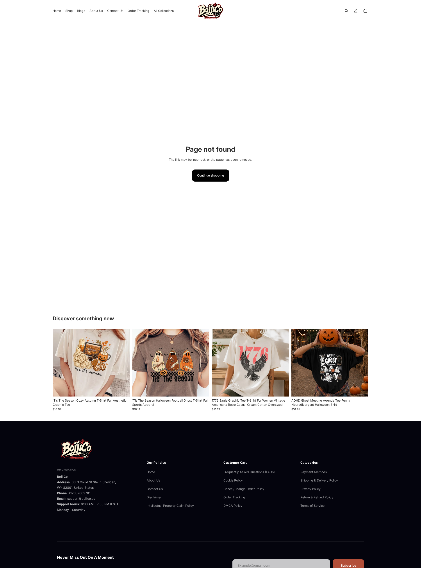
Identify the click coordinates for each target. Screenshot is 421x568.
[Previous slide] (59, 363)
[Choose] (123, 390)
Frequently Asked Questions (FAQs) (249, 472)
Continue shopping (210, 175)
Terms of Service (312, 505)
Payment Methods (313, 472)
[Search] (346, 11)
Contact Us (155, 489)
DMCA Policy (232, 505)
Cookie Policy (233, 480)
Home (151, 472)
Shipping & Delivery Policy (319, 480)
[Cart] (365, 11)
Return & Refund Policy (316, 497)
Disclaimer (154, 497)
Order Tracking (234, 497)
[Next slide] (123, 363)
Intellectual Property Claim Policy (170, 505)
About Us (153, 480)
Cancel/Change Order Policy (243, 489)
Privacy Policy (310, 489)
